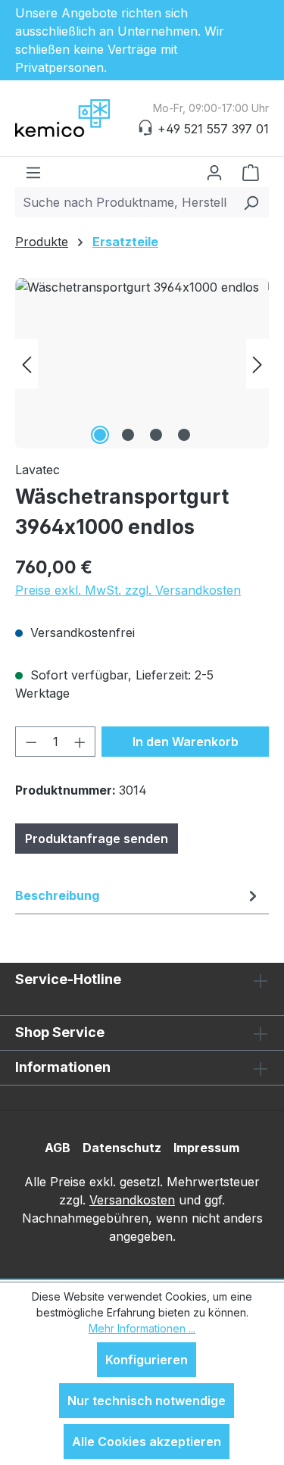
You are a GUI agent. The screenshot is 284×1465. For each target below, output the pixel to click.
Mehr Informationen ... (142, 1328)
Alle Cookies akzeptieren (146, 1441)
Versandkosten (132, 1199)
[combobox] (124, 202)
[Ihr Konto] (214, 172)
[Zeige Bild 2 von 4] (128, 435)
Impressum (206, 1147)
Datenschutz (122, 1147)
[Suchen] (251, 202)
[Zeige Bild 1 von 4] (100, 435)
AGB (57, 1147)
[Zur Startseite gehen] (91, 118)
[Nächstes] (257, 363)
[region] (142, 363)
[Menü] (33, 172)
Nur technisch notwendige (146, 1400)
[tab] (138, 895)
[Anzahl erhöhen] (80, 741)
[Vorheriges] (26, 363)
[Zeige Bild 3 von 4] (156, 435)
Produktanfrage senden (96, 838)
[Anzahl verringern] (31, 741)
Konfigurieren (146, 1359)
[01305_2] (142, 363)
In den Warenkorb (186, 741)
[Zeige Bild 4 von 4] (184, 435)
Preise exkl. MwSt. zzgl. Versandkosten (128, 590)
